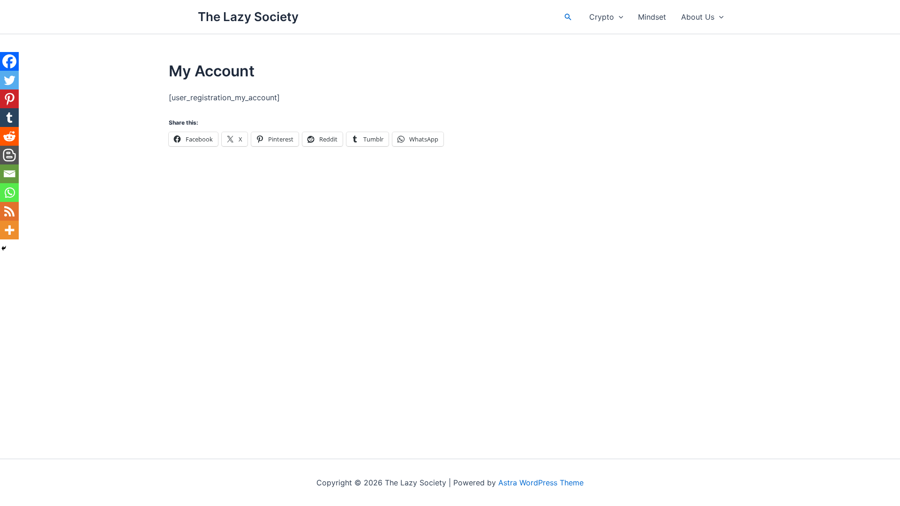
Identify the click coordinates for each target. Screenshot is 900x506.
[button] (568, 17)
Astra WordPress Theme (541, 482)
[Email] (9, 173)
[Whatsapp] (9, 192)
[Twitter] (9, 80)
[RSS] (9, 211)
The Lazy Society (248, 16)
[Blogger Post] (9, 155)
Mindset (652, 17)
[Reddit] (9, 136)
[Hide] (4, 248)
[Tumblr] (9, 117)
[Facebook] (9, 61)
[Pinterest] (9, 98)
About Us (697, 17)
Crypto (601, 17)
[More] (9, 230)
